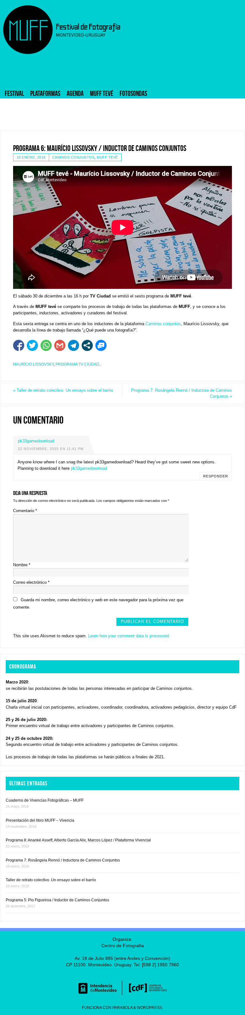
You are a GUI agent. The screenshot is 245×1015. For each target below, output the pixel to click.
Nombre (21, 564)
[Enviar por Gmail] (59, 345)
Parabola (122, 1007)
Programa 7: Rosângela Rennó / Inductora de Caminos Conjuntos (181, 393)
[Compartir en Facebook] (18, 345)
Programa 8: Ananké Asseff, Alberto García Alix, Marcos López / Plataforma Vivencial (78, 840)
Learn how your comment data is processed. (129, 635)
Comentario (25, 510)
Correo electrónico (31, 582)
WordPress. (150, 1007)
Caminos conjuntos (73, 157)
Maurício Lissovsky (33, 364)
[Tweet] (32, 345)
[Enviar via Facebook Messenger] (101, 345)
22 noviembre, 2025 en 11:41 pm (51, 449)
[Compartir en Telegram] (73, 345)
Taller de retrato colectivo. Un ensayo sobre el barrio (63, 390)
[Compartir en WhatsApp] (46, 345)
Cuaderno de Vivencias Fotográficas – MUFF (45, 800)
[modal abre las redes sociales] (87, 345)
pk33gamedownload (36, 441)
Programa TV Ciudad (77, 364)
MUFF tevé (107, 157)
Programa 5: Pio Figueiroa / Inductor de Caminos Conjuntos (57, 900)
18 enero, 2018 (31, 157)
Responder (215, 476)
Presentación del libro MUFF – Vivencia (40, 820)
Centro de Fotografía (122, 945)
